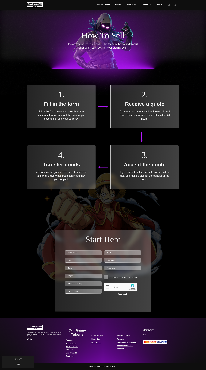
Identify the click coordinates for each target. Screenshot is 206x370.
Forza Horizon (97, 336)
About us (118, 5)
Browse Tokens (103, 5)
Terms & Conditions (131, 277)
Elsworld (120, 349)
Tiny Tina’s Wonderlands (127, 342)
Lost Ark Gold (71, 353)
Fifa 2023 (69, 350)
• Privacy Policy (110, 366)
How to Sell (132, 5)
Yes (18, 364)
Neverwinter (96, 342)
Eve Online (70, 356)
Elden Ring (95, 339)
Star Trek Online (123, 336)
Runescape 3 (71, 343)
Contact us (146, 5)
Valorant (69, 340)
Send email (122, 294)
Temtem (120, 339)
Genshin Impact (72, 346)
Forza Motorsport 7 (125, 345)
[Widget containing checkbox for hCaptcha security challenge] (120, 287)
